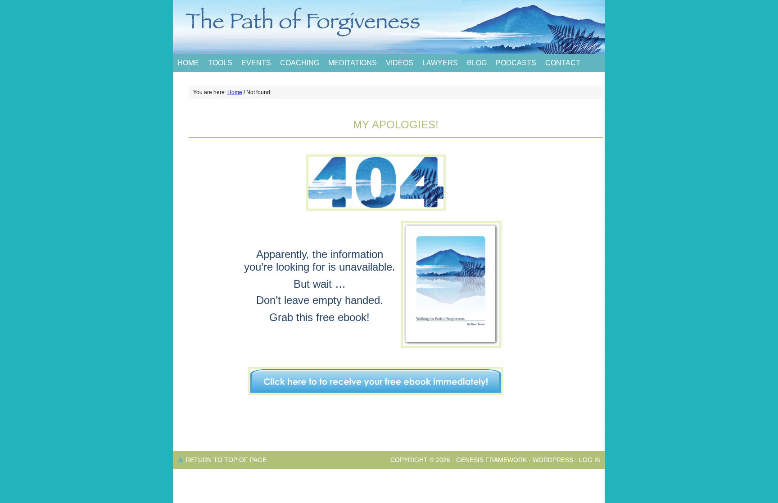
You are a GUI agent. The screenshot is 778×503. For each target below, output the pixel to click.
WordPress (553, 459)
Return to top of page (226, 459)
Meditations (352, 63)
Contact (562, 63)
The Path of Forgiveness (389, 27)
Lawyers (440, 63)
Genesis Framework (491, 459)
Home (188, 63)
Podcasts (516, 63)
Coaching (299, 63)
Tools (220, 63)
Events (256, 63)
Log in (590, 459)
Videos (399, 63)
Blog (477, 63)
